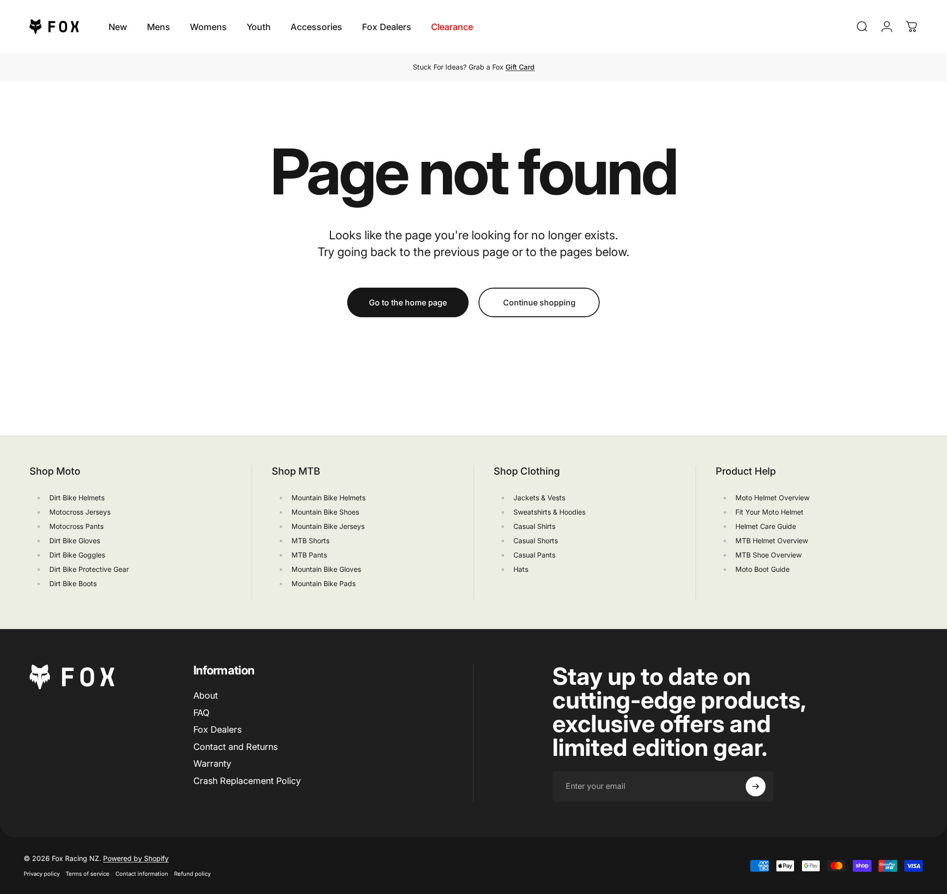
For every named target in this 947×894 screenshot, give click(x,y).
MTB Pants (309, 555)
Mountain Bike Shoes (325, 512)
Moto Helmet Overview (772, 497)
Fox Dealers (217, 729)
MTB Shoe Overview (768, 555)
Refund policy (192, 873)
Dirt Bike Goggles (77, 555)
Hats (520, 569)
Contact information (141, 873)
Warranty (212, 763)
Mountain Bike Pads (323, 583)
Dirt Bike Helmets (77, 497)
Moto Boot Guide (762, 569)
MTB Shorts (310, 540)
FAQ (201, 713)
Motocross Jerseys (79, 512)
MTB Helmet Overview (771, 540)
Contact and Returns (235, 747)
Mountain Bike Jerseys (327, 526)
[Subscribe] (755, 786)
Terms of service (87, 873)
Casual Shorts (535, 540)
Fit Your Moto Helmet (769, 512)
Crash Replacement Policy (247, 781)
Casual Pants (534, 555)
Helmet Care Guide (765, 526)
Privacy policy (42, 873)
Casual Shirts (534, 526)
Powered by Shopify (136, 858)
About (205, 695)
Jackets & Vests (539, 497)
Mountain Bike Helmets (328, 497)
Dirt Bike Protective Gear (89, 569)
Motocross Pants (76, 526)
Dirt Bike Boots (73, 583)
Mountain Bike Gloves (326, 569)
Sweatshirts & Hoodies (549, 512)
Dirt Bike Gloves (74, 540)
